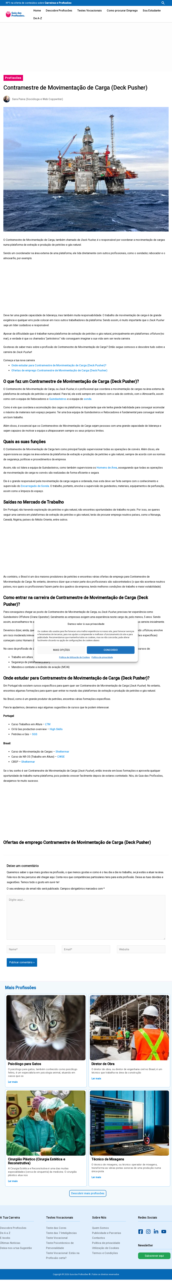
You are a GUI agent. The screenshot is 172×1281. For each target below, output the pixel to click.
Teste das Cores (56, 1228)
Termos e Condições (105, 1253)
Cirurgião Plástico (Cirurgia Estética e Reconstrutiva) (36, 1161)
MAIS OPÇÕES (61, 649)
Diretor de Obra (103, 1064)
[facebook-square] (141, 1231)
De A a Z (5, 1233)
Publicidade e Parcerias (106, 1233)
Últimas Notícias (10, 1243)
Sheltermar (62, 751)
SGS (34, 734)
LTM (47, 724)
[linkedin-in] (157, 1231)
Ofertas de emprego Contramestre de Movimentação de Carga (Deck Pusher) (59, 370)
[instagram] (149, 1231)
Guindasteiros (58, 399)
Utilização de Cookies (105, 1248)
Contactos (98, 1237)
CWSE (61, 756)
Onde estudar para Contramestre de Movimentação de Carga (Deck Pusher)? (58, 365)
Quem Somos (100, 1228)
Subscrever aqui (154, 1255)
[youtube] (164, 1231)
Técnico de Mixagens (108, 1159)
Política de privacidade (102, 657)
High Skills (56, 729)
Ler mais (13, 1082)
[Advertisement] (86, 46)
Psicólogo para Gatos (24, 1064)
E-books (5, 1237)
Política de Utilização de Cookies (74, 657)
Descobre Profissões (13, 1228)
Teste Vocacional (57, 1237)
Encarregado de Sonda (35, 486)
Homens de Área (107, 467)
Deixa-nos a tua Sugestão (16, 1248)
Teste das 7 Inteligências (61, 1233)
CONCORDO (111, 649)
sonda (87, 399)
